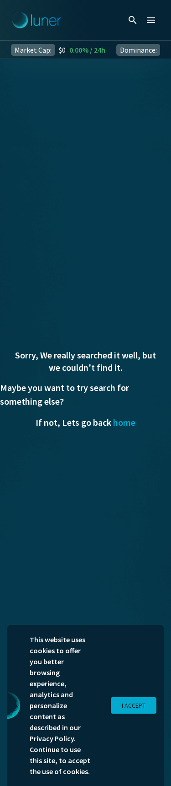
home (124, 422)
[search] (133, 20)
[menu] (151, 20)
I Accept (133, 705)
